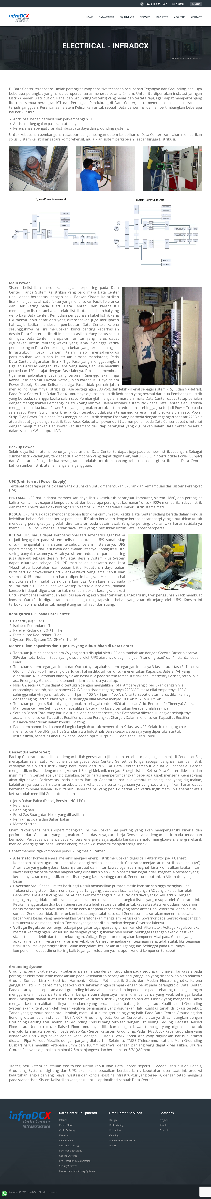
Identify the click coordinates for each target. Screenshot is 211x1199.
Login (197, 4)
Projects (162, 17)
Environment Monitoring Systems (77, 1171)
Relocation (115, 1130)
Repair (112, 1145)
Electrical (64, 1135)
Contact (196, 17)
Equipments (127, 17)
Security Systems (68, 1166)
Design (113, 1119)
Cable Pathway (67, 1130)
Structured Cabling (69, 1145)
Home (90, 17)
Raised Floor (66, 1125)
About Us (179, 17)
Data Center (106, 17)
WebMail (180, 4)
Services (145, 17)
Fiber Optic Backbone (70, 1150)
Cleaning (113, 1135)
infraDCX (32, 1192)
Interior (63, 1119)
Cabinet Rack (66, 1140)
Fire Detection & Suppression (74, 1160)
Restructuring (116, 1125)
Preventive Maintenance (122, 1140)
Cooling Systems (68, 1155)
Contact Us (165, 1130)
